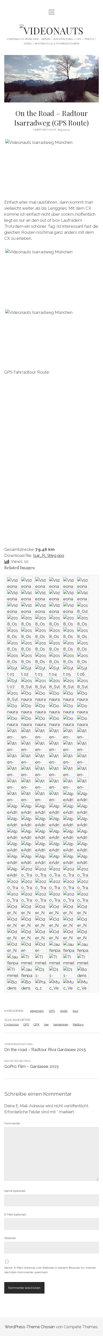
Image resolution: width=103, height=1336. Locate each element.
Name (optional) (14, 1191)
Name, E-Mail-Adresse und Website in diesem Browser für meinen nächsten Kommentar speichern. (50, 1270)
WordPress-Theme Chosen (30, 1326)
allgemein (37, 1011)
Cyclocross (11, 1024)
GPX (37, 1024)
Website (10, 1238)
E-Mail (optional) (15, 1214)
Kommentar (12, 1123)
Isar (46, 1024)
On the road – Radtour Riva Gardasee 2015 (45, 1049)
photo (64, 1011)
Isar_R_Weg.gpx (48, 555)
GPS (52, 1011)
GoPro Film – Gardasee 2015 (31, 1066)
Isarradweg (60, 1024)
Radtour (78, 1024)
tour (75, 1011)
